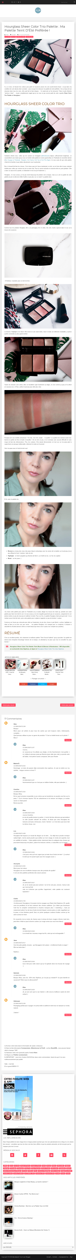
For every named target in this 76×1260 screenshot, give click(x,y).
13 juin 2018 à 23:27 (29, 882)
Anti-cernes (54, 1168)
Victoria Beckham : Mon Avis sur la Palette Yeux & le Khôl (31, 1206)
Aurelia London (8, 1173)
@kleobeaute (45, 156)
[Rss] (64, 1155)
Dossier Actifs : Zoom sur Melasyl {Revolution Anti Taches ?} (31, 1230)
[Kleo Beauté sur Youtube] (18, 2)
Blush (13, 36)
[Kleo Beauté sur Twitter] (14, 2)
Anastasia (20, 1168)
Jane (15, 940)
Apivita (69, 1168)
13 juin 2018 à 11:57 (28, 747)
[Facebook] (38, 1155)
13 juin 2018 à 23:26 (29, 852)
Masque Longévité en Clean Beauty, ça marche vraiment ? (31, 1182)
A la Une (7, 36)
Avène (68, 1173)
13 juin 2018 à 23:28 (29, 931)
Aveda (57, 1173)
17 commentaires (24, 34)
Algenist (67, 1165)
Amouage (13, 1168)
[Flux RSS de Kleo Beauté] (20, 2)
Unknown (17, 1001)
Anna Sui (27, 1168)
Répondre (68, 740)
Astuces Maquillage (44, 1171)
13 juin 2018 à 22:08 (19, 975)
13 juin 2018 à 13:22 (19, 791)
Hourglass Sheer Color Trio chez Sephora (51, 649)
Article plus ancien (67, 705)
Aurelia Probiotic (18, 1173)
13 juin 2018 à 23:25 (29, 813)
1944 (5, 1165)
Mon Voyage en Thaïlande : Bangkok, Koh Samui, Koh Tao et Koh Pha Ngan (27, 160)
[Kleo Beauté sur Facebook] (16, 2)
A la (11, 1165)
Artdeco (30, 1171)
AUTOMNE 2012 (29, 1173)
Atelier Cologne (55, 1171)
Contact (54, 1257)
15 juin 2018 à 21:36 (19, 1003)
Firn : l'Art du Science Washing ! (23, 1218)
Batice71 (16, 763)
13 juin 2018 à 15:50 (19, 866)
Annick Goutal (46, 1168)
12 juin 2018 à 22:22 (19, 766)
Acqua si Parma (36, 1165)
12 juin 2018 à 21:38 (19, 726)
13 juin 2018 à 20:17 (19, 942)
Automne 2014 (50, 1173)
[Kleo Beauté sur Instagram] (12, 2)
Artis (35, 1171)
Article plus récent (8, 705)
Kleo (7, 34)
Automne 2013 (40, 1173)
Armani (24, 1171)
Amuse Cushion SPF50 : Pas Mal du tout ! (26, 1194)
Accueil (49, 1257)
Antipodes (62, 1168)
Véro (15, 724)
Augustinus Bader (66, 1171)
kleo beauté (15, 1257)
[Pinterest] (51, 1155)
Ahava (54, 1165)
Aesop (48, 1165)
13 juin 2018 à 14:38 (19, 833)
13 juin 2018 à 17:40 (19, 901)
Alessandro (60, 1165)
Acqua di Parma (25, 1165)
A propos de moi (63, 1257)
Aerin (43, 1165)
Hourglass (29, 36)
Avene (63, 1173)
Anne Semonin (36, 1168)
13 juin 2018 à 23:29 (29, 989)
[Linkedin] (12, 1155)
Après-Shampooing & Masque (12, 1171)
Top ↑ (71, 1257)
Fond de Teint (21, 36)
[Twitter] (25, 1155)
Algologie (6, 1168)
